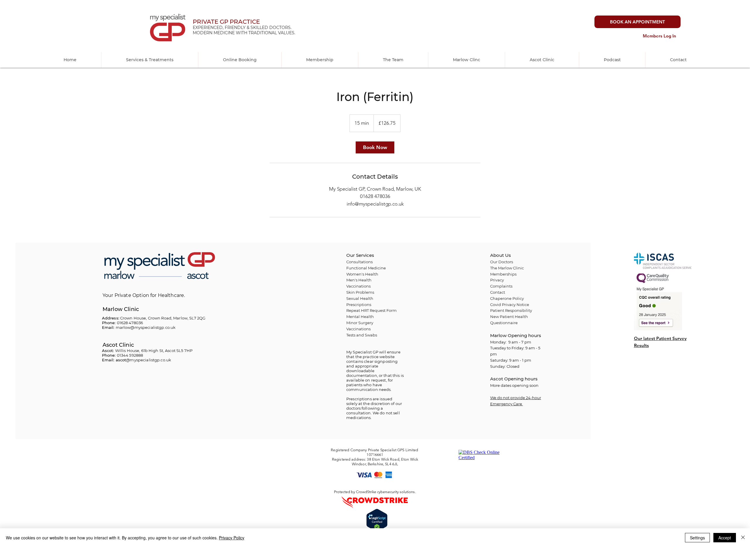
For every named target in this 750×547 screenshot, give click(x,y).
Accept (724, 538)
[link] (375, 147)
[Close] (742, 537)
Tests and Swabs (361, 335)
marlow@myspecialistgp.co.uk (146, 327)
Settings (697, 538)
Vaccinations (358, 329)
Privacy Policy (231, 538)
